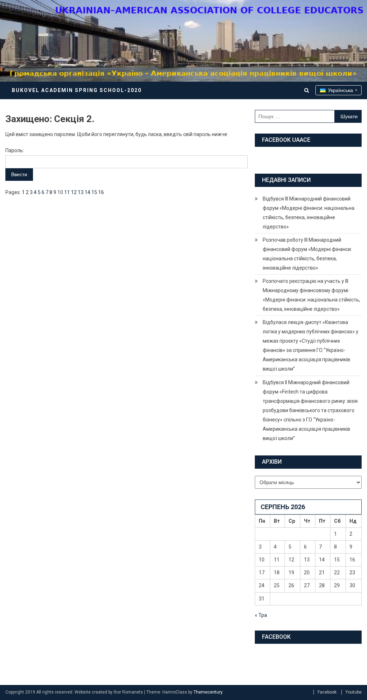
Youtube (353, 692)
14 (87, 192)
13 (81, 192)
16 (101, 192)
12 (74, 192)
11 (67, 192)
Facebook (327, 692)
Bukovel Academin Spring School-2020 (77, 90)
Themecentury (208, 692)
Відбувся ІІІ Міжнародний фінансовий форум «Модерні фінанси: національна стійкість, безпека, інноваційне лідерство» (308, 213)
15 (94, 192)
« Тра (261, 615)
